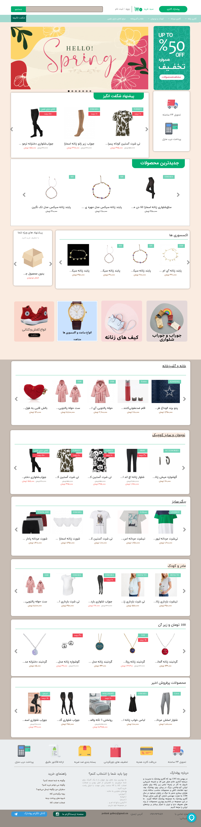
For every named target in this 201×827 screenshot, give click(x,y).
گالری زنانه (192, 18)
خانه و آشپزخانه (137, 18)
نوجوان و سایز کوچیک (168, 435)
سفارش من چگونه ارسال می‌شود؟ (50, 789)
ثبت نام (119, 9)
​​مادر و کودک (177, 566)
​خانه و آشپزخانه (174, 366)
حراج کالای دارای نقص (116, 18)
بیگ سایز (179, 501)
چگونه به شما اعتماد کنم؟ (54, 780)
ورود (127, 9)
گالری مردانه (176, 18)
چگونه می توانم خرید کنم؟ (53, 785)
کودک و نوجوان (157, 18)
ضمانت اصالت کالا (57, 802)
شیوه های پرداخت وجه (55, 798)
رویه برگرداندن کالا (57, 793)
